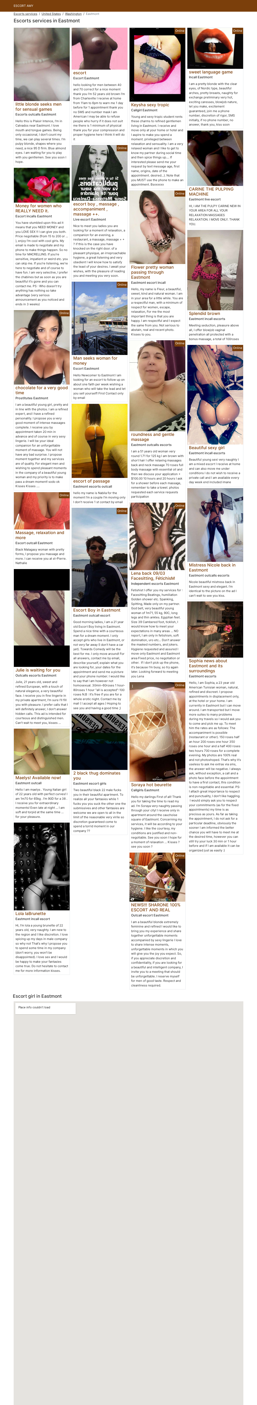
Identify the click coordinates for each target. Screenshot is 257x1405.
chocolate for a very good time (41, 390)
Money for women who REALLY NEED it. (38, 208)
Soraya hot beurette (151, 784)
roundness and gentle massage (152, 437)
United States (51, 14)
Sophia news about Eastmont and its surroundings (208, 665)
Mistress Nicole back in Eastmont (212, 567)
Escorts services (25, 14)
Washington (73, 14)
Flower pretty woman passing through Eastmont (152, 272)
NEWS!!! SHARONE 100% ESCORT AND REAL (156, 907)
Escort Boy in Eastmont (96, 610)
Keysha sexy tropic (150, 104)
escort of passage (91, 481)
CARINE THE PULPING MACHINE (211, 192)
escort (79, 72)
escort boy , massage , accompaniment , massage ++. (96, 209)
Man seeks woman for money (95, 361)
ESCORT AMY (23, 6)
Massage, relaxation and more (39, 535)
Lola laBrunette (30, 913)
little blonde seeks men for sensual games (38, 107)
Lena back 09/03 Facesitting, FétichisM (153, 576)
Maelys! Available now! (38, 777)
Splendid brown (204, 313)
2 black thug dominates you (96, 776)
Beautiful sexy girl (206, 447)
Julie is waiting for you (37, 670)
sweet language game (211, 71)
